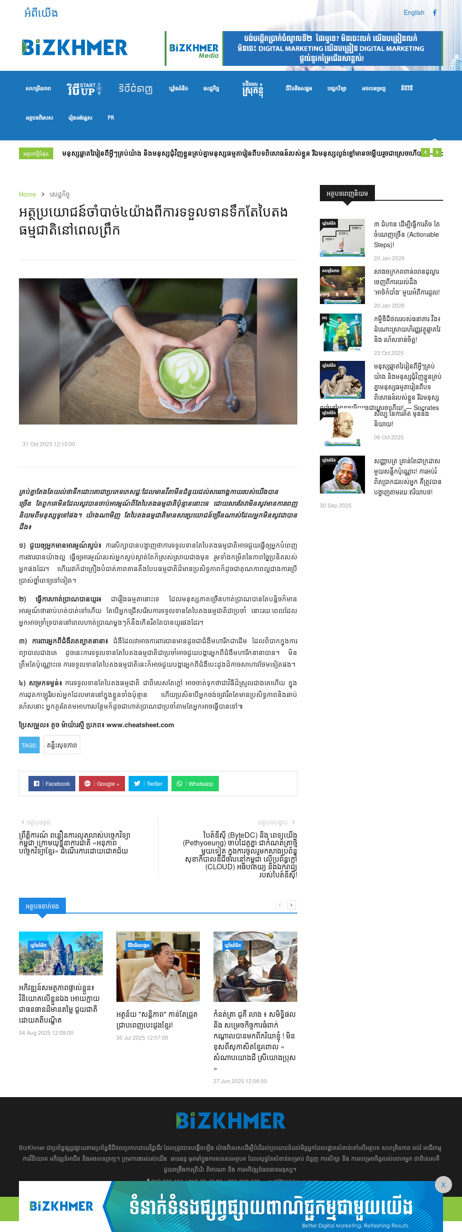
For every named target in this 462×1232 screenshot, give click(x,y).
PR (111, 118)
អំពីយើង (41, 12)
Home (27, 193)
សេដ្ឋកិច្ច (211, 88)
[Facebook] (434, 12)
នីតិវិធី (407, 88)
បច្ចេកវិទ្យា (337, 88)
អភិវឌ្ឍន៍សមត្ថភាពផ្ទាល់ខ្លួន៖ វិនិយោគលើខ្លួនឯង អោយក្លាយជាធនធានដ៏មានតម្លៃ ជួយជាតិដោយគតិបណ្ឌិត (59, 1003)
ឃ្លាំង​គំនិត (178, 88)
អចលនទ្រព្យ (374, 88)
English (414, 12)
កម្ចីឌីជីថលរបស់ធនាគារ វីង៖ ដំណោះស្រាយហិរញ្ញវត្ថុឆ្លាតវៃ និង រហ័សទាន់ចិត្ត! (407, 329)
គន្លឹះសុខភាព (62, 744)
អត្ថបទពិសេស (39, 118)
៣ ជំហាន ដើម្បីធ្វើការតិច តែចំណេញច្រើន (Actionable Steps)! (407, 234)
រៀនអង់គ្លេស (80, 118)
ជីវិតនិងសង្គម (299, 88)
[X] (231, 1205)
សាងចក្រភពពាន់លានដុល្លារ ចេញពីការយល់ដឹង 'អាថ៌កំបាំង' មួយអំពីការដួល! (407, 281)
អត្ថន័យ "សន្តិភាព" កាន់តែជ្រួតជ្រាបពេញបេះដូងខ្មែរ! (157, 1019)
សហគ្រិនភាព (38, 88)
